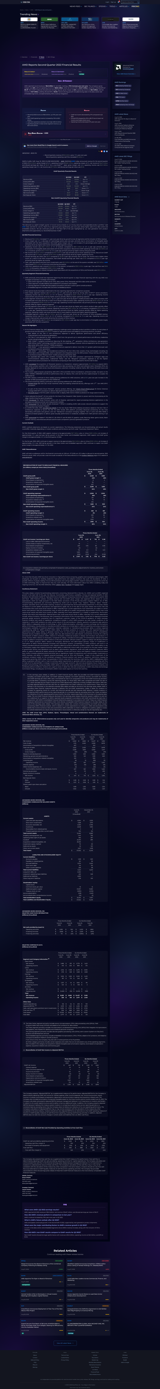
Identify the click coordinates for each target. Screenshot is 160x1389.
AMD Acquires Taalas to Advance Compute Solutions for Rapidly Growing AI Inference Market (124, 126)
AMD (73, 161)
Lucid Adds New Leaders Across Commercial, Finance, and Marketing (110, 26)
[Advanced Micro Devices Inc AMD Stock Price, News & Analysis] (118, 67)
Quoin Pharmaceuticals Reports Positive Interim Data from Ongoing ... (130, 26)
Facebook (125, 1357)
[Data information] (128, 197)
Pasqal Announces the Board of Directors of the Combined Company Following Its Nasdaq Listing (41, 1264)
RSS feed (125, 1355)
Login (107, 2)
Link (116, 221)
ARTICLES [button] (123, 6)
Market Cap (119, 200)
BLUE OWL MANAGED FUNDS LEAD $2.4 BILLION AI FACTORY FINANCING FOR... (68, 27)
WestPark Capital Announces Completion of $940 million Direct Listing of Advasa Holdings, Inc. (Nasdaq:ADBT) (86, 1264)
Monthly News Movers (95, 1362)
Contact (35, 1357)
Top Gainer (58, 1260)
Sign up (113, 2)
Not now (102, 146)
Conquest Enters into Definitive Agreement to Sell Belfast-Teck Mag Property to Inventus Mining (87, 1309)
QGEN (86, 22)
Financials (34, 57)
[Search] (138, 2)
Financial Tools (95, 1372)
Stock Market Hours (95, 1374)
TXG (83, 22)
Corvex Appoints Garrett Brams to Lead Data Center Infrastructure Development (84, 1295)
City (116, 228)
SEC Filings (51, 57)
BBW (22, 22)
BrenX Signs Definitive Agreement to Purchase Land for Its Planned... (49, 26)
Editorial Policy (35, 1360)
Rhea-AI (35, 1364)
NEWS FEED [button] (75, 6)
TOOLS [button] (112, 6)
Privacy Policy (65, 1360)
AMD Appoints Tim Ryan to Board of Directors (36, 1278)
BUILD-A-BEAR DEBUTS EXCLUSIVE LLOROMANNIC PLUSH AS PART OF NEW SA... (28, 27)
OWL (62, 22)
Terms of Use (65, 1355)
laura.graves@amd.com (29, 1195)
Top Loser (105, 1260)
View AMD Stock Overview (126, 74)
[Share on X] (98, 151)
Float (117, 204)
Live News (95, 1369)
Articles (95, 1355)
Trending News (28, 14)
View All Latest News (64, 1343)
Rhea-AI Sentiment (57, 71)
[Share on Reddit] (101, 151)
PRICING (135, 6)
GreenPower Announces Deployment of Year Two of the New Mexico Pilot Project (41, 1309)
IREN (66, 22)
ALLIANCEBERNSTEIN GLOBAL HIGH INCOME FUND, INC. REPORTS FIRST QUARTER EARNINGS (86, 1324)
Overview (24, 57)
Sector (117, 214)
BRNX (42, 22)
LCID (103, 22)
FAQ (35, 1362)
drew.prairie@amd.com (29, 1183)
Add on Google (92, 146)
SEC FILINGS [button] (89, 6)
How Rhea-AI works (65, 139)
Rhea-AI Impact (29, 71)
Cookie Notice (65, 1357)
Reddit (125, 1360)
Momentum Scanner (95, 1364)
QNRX (124, 22)
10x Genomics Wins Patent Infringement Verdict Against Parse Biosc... (89, 27)
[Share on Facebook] (104, 151)
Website (117, 219)
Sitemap (35, 1367)
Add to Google (125, 1362)
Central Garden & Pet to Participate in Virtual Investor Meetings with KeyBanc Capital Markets (39, 1295)
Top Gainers (95, 1357)
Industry (118, 209)
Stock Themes (95, 1367)
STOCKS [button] (102, 6)
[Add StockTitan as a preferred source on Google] (106, 151)
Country (118, 224)
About (35, 1355)
